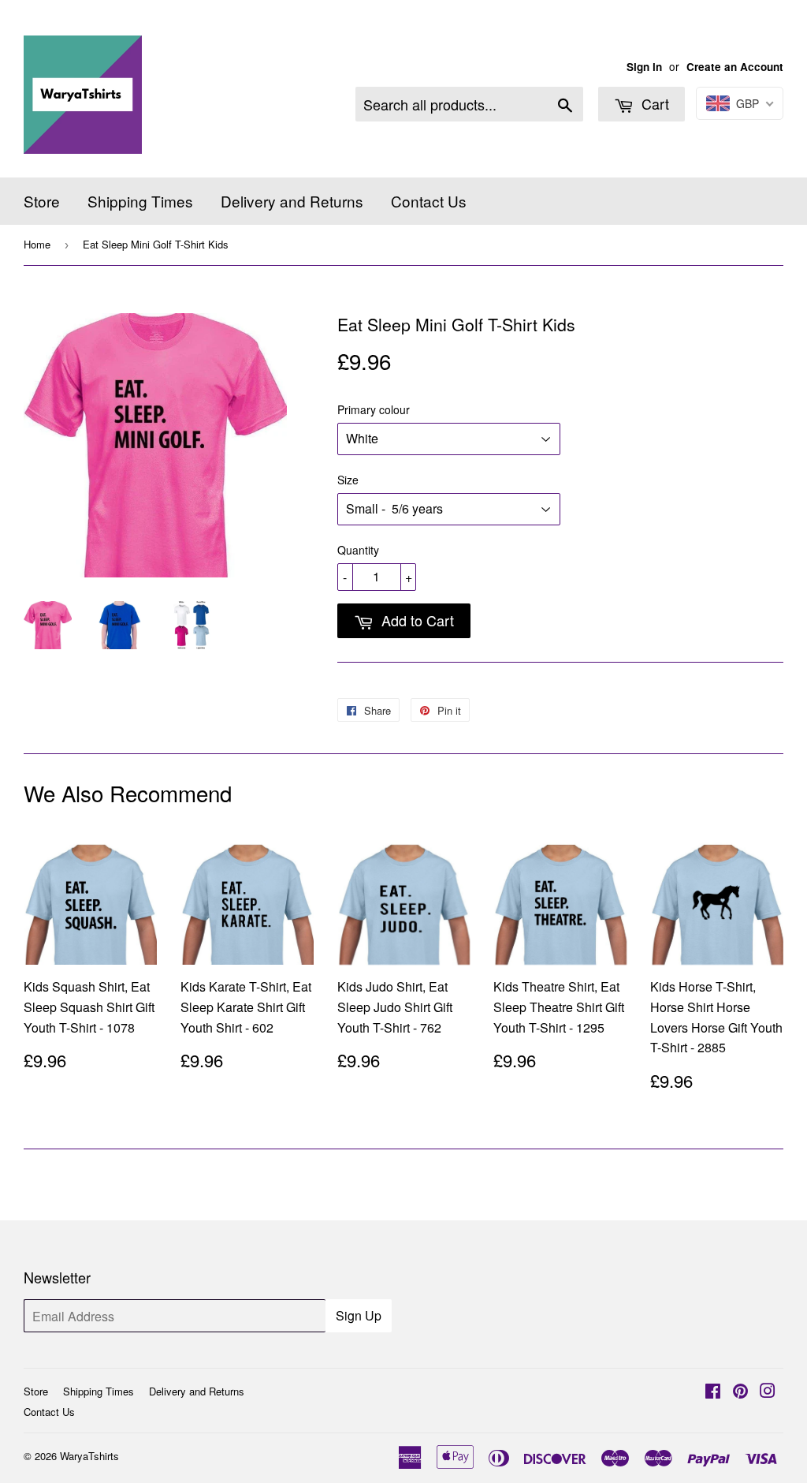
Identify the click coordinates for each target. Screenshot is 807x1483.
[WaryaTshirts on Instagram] (767, 1392)
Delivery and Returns (292, 200)
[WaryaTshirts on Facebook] (713, 1392)
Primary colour (373, 409)
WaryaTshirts (89, 1455)
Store (42, 200)
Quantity (358, 550)
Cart (653, 103)
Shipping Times (140, 200)
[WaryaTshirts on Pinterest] (740, 1392)
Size (348, 479)
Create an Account (734, 66)
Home (37, 244)
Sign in (644, 66)
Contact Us (429, 200)
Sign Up (358, 1315)
